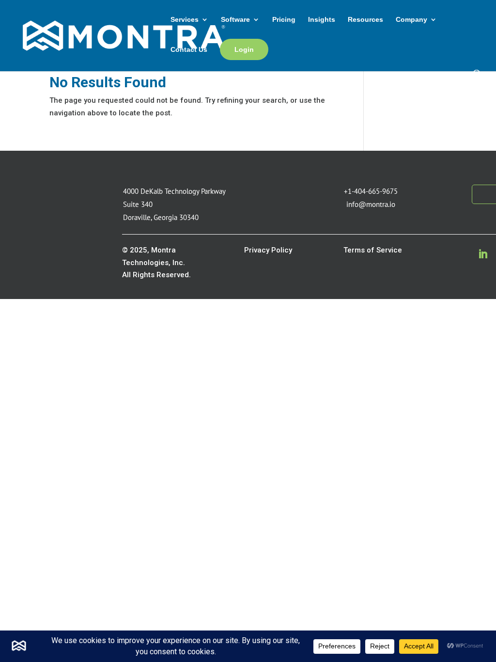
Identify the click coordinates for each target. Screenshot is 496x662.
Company (411, 19)
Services (184, 19)
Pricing (283, 19)
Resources (365, 19)
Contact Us (188, 49)
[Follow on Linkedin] (483, 254)
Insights (321, 19)
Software (235, 19)
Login (244, 49)
